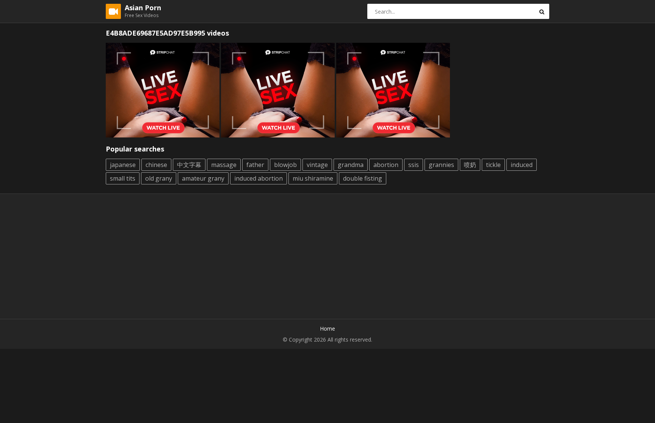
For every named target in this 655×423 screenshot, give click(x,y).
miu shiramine (313, 178)
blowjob (285, 165)
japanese (123, 165)
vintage (317, 165)
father (255, 165)
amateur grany (203, 178)
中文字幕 (189, 165)
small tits (122, 178)
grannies (441, 165)
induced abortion (258, 178)
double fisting (362, 178)
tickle (493, 165)
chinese (156, 165)
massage (224, 165)
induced (522, 165)
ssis (413, 165)
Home (327, 328)
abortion (385, 165)
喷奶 (470, 165)
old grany (158, 178)
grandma (351, 165)
